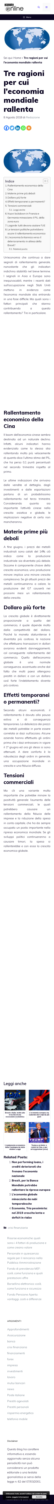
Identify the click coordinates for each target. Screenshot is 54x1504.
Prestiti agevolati (18, 1401)
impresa (12, 1365)
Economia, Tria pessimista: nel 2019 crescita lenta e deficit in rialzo (29, 1213)
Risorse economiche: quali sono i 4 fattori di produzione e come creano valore (26, 1242)
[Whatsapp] (23, 127)
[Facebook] (6, 127)
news (10, 1389)
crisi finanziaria (18, 1227)
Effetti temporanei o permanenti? (26, 201)
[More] (28, 127)
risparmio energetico (20, 1413)
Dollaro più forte (16, 197)
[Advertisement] (27, 139)
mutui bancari (16, 1383)
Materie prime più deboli (21, 193)
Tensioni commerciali (19, 205)
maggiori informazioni (20, 1497)
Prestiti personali (18, 1407)
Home (17, 58)
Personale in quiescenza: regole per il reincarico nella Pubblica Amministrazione (24, 1258)
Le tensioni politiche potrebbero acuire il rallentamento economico (26, 231)
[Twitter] (12, 127)
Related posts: (20, 249)
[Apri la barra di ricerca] (39, 7)
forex (10, 1359)
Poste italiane (16, 1395)
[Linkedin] (17, 127)
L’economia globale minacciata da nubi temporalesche (24, 1199)
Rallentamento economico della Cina (25, 187)
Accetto (39, 1497)
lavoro (11, 1377)
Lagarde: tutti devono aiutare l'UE (26, 225)
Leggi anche (19, 209)
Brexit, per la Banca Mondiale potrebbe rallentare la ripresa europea (31, 1185)
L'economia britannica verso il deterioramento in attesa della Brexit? (24, 241)
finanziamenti (16, 1353)
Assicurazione (16, 1335)
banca (11, 1341)
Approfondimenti (18, 1329)
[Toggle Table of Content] (44, 181)
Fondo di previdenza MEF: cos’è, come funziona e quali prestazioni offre (25, 1273)
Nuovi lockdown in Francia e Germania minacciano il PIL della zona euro (25, 217)
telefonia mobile (17, 1419)
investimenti (15, 1371)
